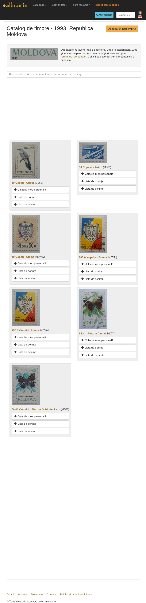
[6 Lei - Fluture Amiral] (93, 308)
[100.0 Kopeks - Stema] (93, 233)
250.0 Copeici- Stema (25, 330)
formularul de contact (73, 56)
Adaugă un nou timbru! (122, 28)
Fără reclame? (81, 4)
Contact (51, 594)
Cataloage (38, 4)
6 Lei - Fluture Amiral (92, 333)
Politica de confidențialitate (76, 594)
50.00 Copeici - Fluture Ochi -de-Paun (36, 409)
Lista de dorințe (26, 197)
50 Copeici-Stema (23, 256)
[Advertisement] (74, 113)
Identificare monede (107, 4)
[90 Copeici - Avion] (93, 152)
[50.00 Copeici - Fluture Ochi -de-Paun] (26, 385)
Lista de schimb (26, 204)
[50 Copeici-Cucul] (26, 160)
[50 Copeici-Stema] (26, 233)
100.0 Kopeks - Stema (93, 257)
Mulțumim (37, 594)
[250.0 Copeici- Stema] (26, 307)
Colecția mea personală (31, 189)
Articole (22, 594)
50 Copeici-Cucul (23, 182)
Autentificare (105, 15)
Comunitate (58, 4)
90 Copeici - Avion (90, 167)
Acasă (10, 594)
